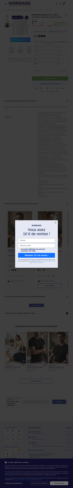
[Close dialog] (55, 222)
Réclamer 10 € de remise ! (36, 255)
